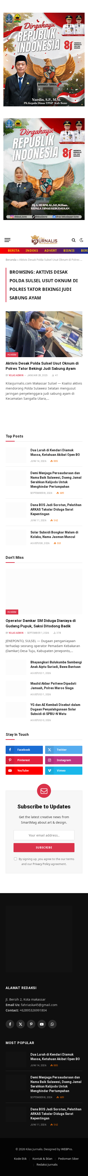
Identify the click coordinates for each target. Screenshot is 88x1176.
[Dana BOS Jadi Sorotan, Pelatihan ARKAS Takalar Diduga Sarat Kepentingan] (16, 510)
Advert (50, 251)
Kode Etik (20, 1159)
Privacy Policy (41, 864)
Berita (13, 251)
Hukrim (11, 354)
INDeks (32, 251)
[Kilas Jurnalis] (44, 240)
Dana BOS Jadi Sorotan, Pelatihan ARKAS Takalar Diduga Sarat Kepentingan (55, 509)
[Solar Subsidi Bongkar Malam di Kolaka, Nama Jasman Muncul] (16, 537)
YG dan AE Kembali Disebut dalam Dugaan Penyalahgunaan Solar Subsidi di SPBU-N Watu (55, 709)
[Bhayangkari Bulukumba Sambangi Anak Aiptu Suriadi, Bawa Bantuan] (16, 667)
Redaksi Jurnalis (47, 1164)
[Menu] (7, 240)
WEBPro (66, 1149)
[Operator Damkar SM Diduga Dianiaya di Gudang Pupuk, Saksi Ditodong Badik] (44, 591)
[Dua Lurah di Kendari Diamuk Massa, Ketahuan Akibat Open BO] (16, 455)
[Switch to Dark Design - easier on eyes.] (81, 240)
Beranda (11, 260)
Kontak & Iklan (42, 1159)
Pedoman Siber (68, 1159)
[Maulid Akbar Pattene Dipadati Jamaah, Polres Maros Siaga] (16, 688)
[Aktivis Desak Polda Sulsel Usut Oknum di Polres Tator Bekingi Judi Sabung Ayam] (44, 334)
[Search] (73, 240)
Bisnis (68, 251)
